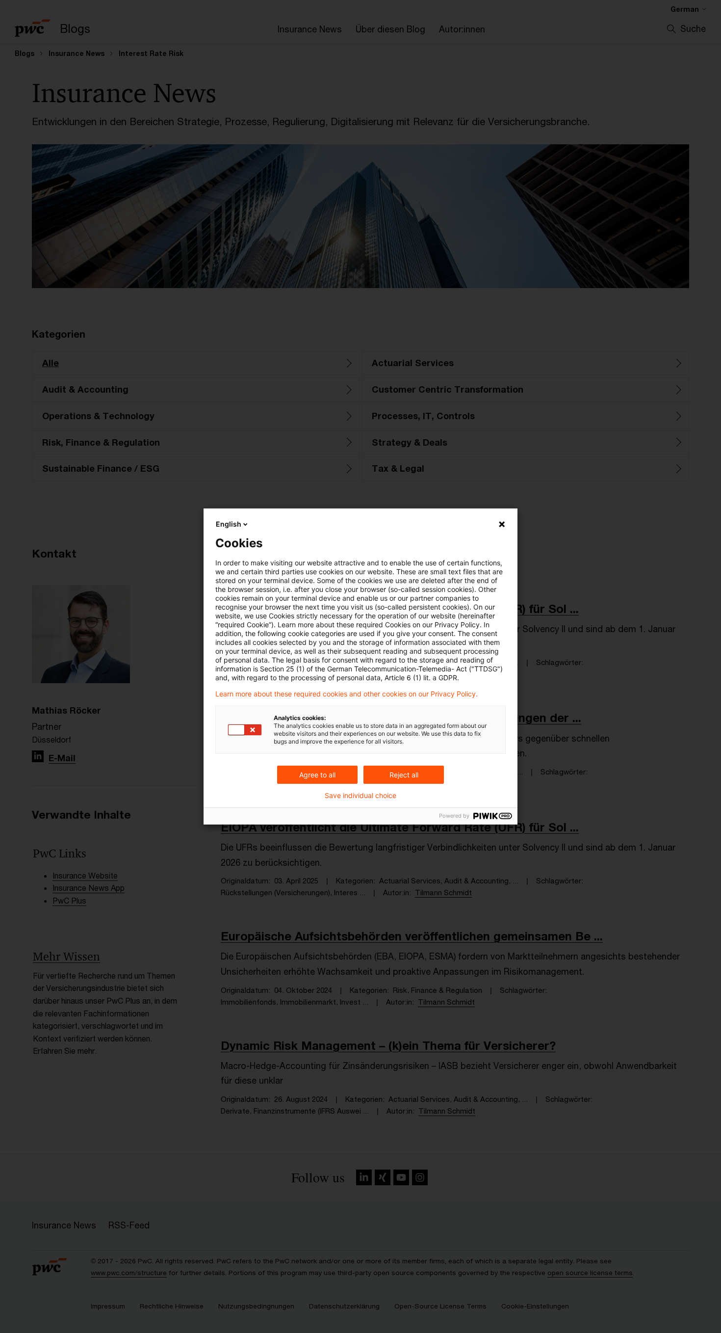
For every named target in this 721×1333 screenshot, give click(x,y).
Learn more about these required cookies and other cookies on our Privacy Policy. (346, 694)
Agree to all (317, 775)
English (228, 524)
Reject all (403, 775)
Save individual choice (360, 796)
